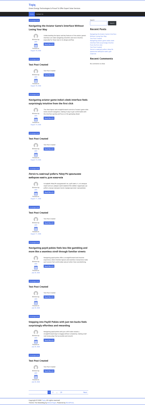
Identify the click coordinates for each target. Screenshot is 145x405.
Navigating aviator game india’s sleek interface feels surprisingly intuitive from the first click (102, 43)
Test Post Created (38, 64)
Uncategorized (34, 20)
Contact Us (39, 14)
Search (92, 20)
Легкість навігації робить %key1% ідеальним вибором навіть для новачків (101, 51)
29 (61, 392)
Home (32, 14)
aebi (35, 42)
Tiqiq (32, 5)
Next (85, 392)
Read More (48, 44)
